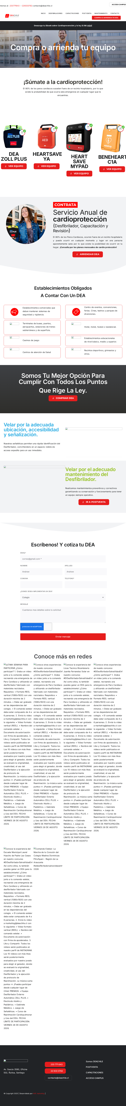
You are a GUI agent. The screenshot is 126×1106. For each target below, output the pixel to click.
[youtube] (121, 1093)
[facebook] (108, 1093)
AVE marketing (39, 1093)
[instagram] (117, 1093)
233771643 (15, 6)
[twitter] (112, 1093)
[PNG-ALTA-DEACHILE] (12, 15)
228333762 (27, 6)
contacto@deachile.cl (42, 6)
